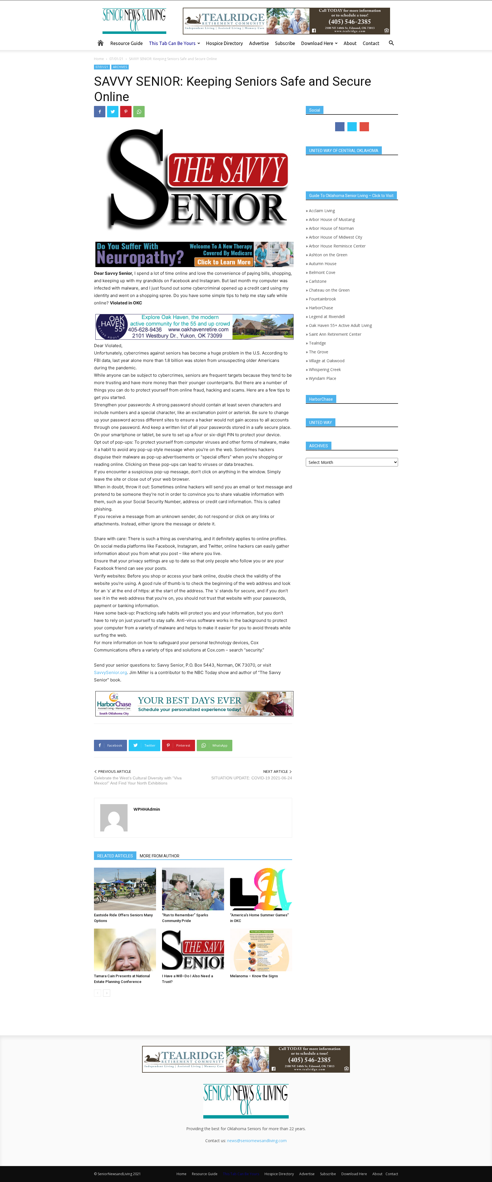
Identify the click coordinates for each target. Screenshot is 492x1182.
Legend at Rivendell (327, 316)
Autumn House (323, 263)
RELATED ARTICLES (115, 856)
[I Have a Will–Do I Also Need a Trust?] (193, 950)
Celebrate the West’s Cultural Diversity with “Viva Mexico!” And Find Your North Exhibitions (138, 780)
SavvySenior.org (110, 672)
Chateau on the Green (329, 290)
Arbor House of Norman (331, 228)
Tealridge (318, 343)
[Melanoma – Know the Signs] (261, 950)
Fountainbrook (322, 299)
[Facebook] (99, 111)
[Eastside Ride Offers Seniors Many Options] (125, 889)
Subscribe (285, 43)
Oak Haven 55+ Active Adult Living (340, 325)
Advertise (259, 43)
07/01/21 (116, 58)
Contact (371, 43)
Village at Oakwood (327, 360)
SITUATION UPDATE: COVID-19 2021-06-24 (251, 778)
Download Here (317, 43)
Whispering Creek (325, 369)
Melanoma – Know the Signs (254, 976)
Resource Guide (126, 43)
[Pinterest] (126, 111)
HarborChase (321, 307)
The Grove (318, 352)
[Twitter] (112, 111)
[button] (391, 43)
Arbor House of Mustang (332, 219)
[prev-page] (97, 993)
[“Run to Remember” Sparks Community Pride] (193, 889)
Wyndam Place (322, 378)
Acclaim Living (322, 210)
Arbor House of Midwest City (335, 237)
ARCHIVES (120, 67)
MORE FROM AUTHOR (159, 856)
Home (99, 58)
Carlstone (318, 281)
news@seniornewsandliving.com (257, 1140)
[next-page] (106, 993)
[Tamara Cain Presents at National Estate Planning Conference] (125, 950)
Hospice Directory (224, 43)
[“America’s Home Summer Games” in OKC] (261, 889)
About (350, 43)
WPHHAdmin (147, 809)
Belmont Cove (322, 272)
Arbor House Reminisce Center (337, 246)
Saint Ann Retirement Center (335, 334)
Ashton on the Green (328, 254)
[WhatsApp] (139, 111)
